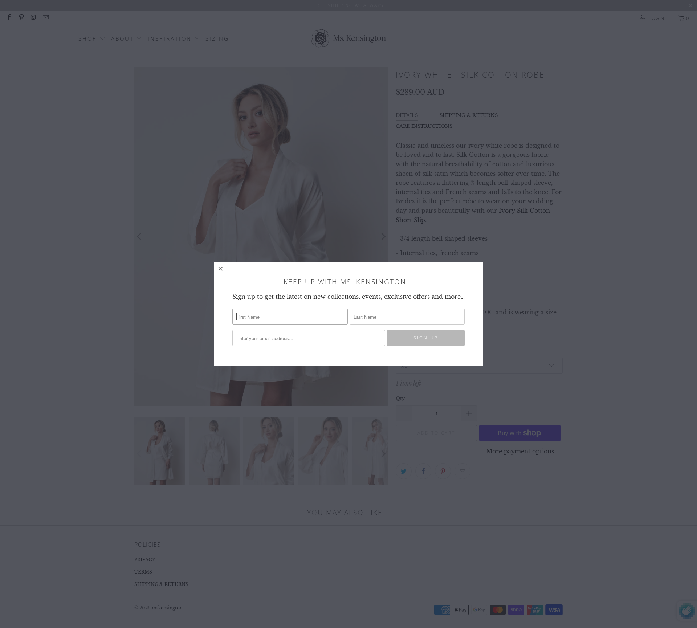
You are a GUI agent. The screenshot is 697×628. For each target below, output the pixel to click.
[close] (220, 268)
